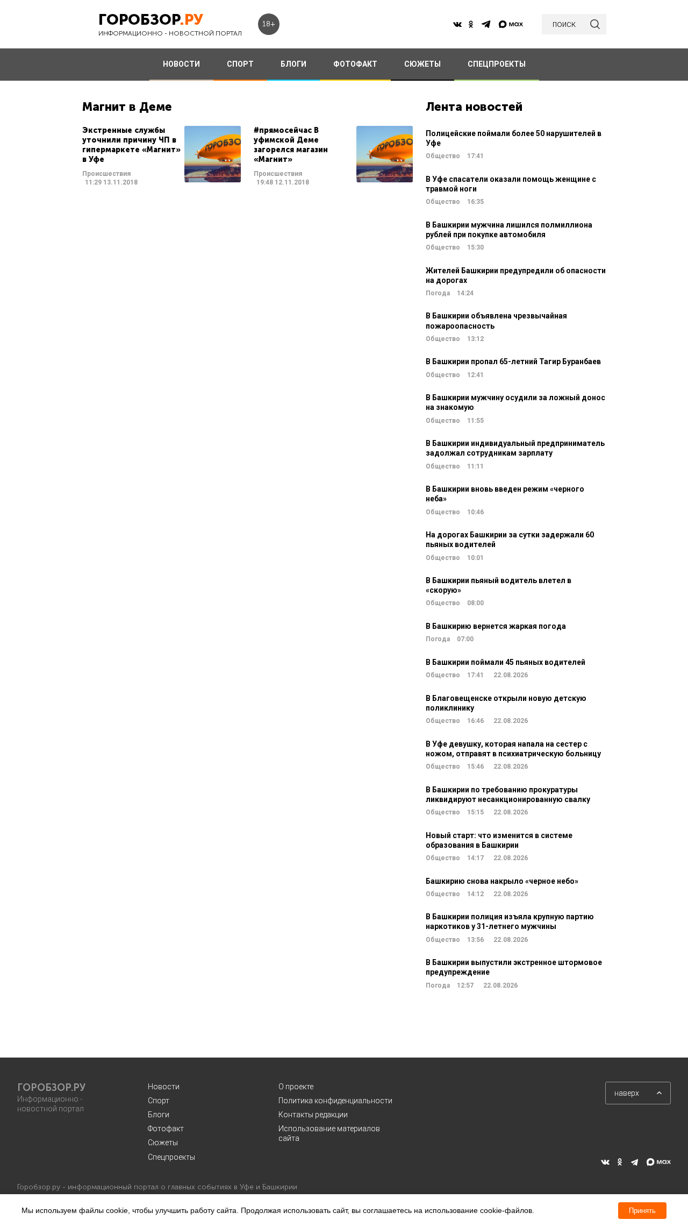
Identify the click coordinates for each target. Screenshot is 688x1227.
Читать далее (161, 156)
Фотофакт (166, 1128)
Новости (164, 1086)
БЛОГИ (293, 64)
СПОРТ (240, 64)
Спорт (158, 1100)
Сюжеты (163, 1142)
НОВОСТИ (181, 64)
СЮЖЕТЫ (422, 64)
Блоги (158, 1114)
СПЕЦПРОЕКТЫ (497, 64)
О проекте (295, 1086)
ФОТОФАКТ (355, 64)
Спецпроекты (171, 1157)
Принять (642, 1211)
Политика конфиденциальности (335, 1100)
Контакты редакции (313, 1114)
